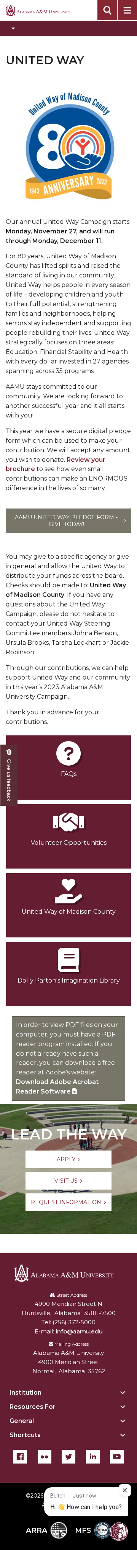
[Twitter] (68, 1457)
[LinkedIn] (93, 1457)
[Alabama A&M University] (68, 1273)
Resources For (33, 1406)
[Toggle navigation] (68, 28)
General (22, 1421)
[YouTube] (117, 1457)
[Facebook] (20, 1457)
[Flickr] (44, 1457)
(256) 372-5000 (74, 1322)
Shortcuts (25, 1435)
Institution (25, 1392)
